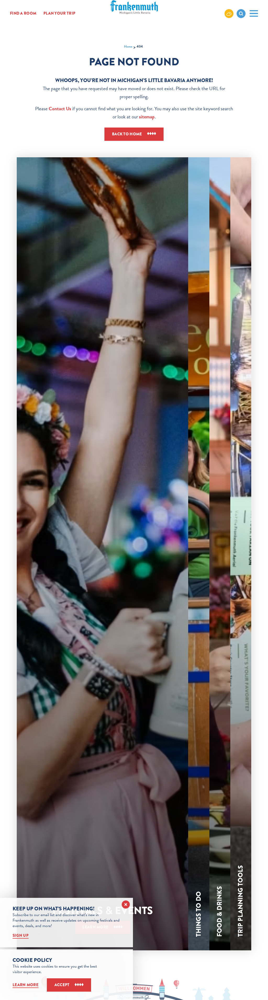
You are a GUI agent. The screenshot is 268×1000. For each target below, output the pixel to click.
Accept (62, 985)
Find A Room (23, 13)
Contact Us (60, 108)
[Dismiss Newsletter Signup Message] (126, 904)
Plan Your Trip (59, 13)
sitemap (147, 116)
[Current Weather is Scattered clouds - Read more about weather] (229, 13)
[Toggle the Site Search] (241, 13)
